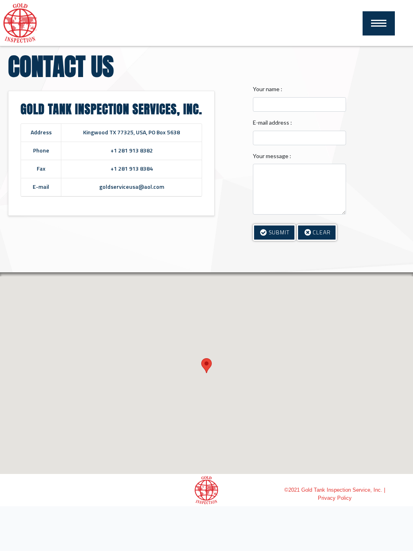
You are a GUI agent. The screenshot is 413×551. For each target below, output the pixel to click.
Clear (322, 232)
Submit (279, 232)
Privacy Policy (335, 498)
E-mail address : (272, 122)
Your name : (267, 89)
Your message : (272, 155)
